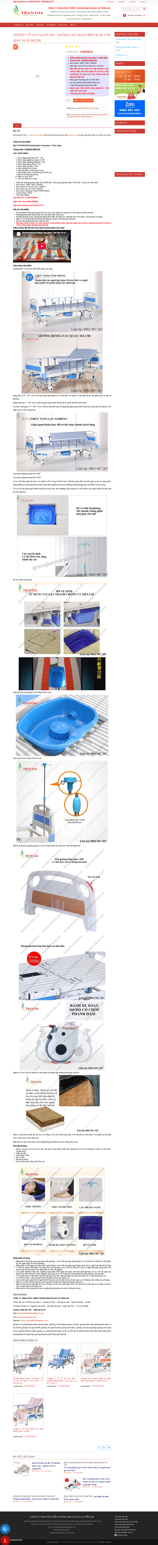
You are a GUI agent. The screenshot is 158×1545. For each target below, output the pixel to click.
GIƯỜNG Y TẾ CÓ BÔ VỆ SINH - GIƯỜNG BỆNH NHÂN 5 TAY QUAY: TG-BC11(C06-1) (62, 1381)
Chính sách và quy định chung (124, 1524)
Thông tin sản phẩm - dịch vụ (124, 1532)
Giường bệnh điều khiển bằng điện (128, 40)
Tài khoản (121, 2)
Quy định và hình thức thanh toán (125, 1530)
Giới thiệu (110, 2)
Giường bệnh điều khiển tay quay (87, 108)
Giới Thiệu (29, 25)
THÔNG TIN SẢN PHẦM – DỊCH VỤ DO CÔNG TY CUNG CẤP (36, 1499)
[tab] (17, 125)
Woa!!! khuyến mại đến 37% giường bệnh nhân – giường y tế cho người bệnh (46, 1466)
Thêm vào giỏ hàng (83, 100)
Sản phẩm (40, 25)
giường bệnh (75, 114)
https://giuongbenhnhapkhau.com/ (34, 1320)
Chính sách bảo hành (121, 1516)
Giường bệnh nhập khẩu (27, 1317)
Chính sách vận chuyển (122, 1527)
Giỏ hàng (132, 2)
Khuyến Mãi (51, 25)
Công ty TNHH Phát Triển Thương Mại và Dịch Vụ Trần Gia (79, 1542)
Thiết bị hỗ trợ (121, 55)
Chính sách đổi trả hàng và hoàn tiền (126, 1522)
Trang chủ (19, 25)
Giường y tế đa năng (36, 135)
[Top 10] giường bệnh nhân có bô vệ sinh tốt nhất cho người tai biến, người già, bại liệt (97, 1482)
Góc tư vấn (62, 25)
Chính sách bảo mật (121, 1519)
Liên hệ (142, 2)
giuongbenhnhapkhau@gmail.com (30, 1313)
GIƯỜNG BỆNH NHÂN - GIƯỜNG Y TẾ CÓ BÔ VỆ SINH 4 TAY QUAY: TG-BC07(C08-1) (28, 1381)
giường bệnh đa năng (89, 114)
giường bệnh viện (77, 117)
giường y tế (89, 117)
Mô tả (17, 125)
